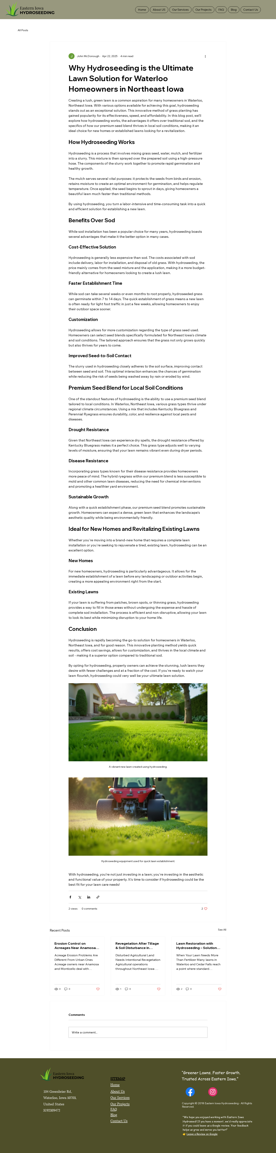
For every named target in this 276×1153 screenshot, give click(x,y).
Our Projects (120, 1104)
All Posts (23, 30)
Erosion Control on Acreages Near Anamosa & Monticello (76, 945)
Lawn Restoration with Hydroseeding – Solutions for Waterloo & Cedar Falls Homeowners (198, 945)
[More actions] (205, 56)
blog (113, 1115)
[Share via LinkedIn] (88, 897)
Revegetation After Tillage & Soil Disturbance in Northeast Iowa (137, 945)
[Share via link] (98, 897)
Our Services (120, 1097)
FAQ (113, 1109)
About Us (117, 1091)
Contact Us (118, 1121)
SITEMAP (117, 1078)
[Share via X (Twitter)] (79, 897)
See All (222, 929)
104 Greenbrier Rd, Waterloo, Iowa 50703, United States (59, 1098)
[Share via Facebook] (70, 897)
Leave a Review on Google (202, 1134)
